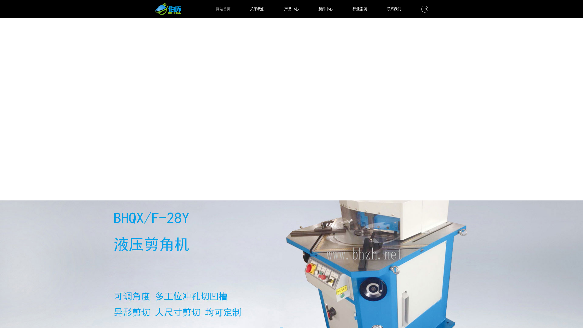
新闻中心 (325, 9)
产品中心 (291, 9)
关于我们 (257, 9)
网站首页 (223, 9)
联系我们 (394, 9)
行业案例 (360, 9)
